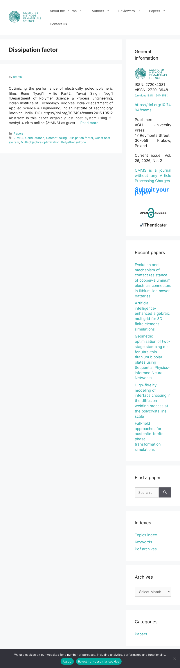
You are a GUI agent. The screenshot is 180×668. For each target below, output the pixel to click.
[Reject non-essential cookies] (174, 658)
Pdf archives (146, 549)
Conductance (34, 138)
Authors (98, 11)
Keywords (143, 542)
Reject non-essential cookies (98, 661)
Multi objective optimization (40, 142)
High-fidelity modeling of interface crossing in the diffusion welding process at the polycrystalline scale (153, 401)
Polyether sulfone (73, 142)
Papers (154, 11)
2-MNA (18, 138)
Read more (89, 123)
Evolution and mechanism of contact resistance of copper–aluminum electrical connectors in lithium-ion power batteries (153, 280)
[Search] (165, 492)
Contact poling (56, 138)
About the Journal (63, 11)
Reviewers (126, 11)
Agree (67, 661)
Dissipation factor (80, 138)
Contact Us (58, 24)
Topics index (146, 535)
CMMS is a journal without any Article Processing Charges (153, 175)
